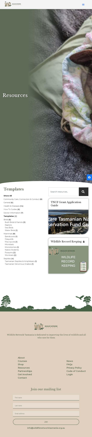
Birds (6, 219)
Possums (9, 252)
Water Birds (10, 230)
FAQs (69, 364)
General (7, 202)
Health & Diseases (12, 206)
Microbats (9, 244)
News (69, 361)
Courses (22, 361)
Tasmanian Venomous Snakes (18, 264)
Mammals (8, 234)
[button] (83, 4)
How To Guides (10, 209)
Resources (24, 367)
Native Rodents (12, 250)
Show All (8, 196)
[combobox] (63, 191)
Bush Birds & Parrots (14, 222)
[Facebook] (89, 177)
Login (69, 374)
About (21, 357)
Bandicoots (10, 236)
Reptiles (7, 258)
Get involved (25, 374)
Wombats (9, 255)
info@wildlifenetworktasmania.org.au (46, 428)
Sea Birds (9, 227)
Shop (21, 364)
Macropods (10, 242)
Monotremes (10, 247)
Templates (9, 216)
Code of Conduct (76, 371)
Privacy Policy (74, 367)
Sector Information (12, 213)
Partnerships (25, 371)
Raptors (8, 225)
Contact (22, 378)
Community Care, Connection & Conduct (21, 199)
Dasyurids (9, 239)
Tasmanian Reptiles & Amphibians (19, 261)
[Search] (83, 191)
